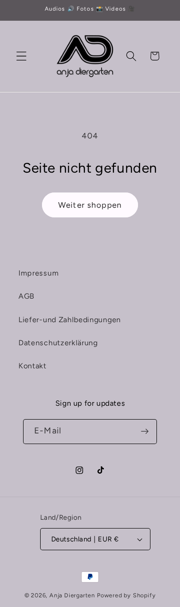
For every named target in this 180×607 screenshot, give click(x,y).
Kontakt (32, 365)
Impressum (38, 273)
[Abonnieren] (144, 431)
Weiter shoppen (90, 205)
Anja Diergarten (72, 595)
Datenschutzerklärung (58, 342)
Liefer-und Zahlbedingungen (69, 319)
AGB (26, 296)
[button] (21, 56)
